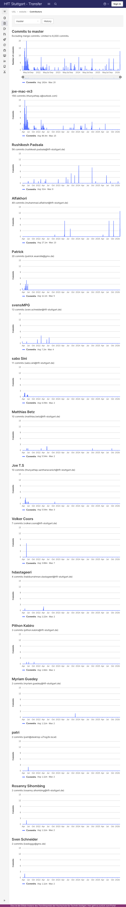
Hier (89, 905)
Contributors (36, 11)
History (48, 21)
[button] (49, 4)
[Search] (55, 4)
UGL (14, 11)
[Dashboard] (23, 4)
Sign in (117, 3)
